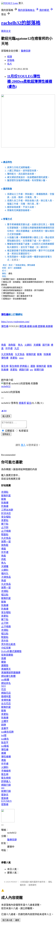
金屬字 (4, 728)
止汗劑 (4, 527)
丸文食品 (19, 354)
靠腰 (3, 658)
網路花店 (6, 693)
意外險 (4, 640)
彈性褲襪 (6, 756)
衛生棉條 (14, 366)
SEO (3, 686)
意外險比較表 (8, 644)
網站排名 (6, 683)
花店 (3, 689)
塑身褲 (4, 798)
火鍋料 (28, 345)
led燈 (3, 735)
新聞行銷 (39, 369)
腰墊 (3, 662)
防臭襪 (4, 506)
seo (31, 369)
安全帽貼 (6, 517)
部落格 (10, 60)
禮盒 (3, 548)
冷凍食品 (6, 577)
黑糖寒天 (6, 669)
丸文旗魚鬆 (7, 354)
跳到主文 (6, 31)
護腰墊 (4, 665)
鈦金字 (4, 742)
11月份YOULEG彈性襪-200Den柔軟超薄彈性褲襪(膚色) (29, 81)
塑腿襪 (41, 326)
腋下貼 (4, 524)
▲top (4, 410)
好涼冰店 (6, 513)
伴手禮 (9, 348)
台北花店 (6, 703)
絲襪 (34, 326)
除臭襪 (47, 354)
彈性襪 (4, 314)
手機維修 (6, 771)
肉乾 (3, 559)
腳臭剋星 (31, 354)
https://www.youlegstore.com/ (15, 321)
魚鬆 (3, 345)
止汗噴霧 (6, 531)
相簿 (9, 56)
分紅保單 (6, 648)
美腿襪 (49, 326)
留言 (29, 403)
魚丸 (20, 345)
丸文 (16, 348)
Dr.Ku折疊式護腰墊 (11, 651)
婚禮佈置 (6, 696)
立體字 (4, 721)
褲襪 (29, 326)
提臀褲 (4, 804)
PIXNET (14, 882)
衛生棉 (4, 366)
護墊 (32, 366)
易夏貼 (13, 358)
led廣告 (5, 739)
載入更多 (6, 416)
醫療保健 (25, 51)
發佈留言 (6, 434)
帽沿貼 (4, 594)
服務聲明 (32, 885)
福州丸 (4, 573)
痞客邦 (22, 403)
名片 (9, 64)
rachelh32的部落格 (20, 23)
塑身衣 (4, 794)
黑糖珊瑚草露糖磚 (10, 672)
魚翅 (3, 580)
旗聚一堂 (6, 541)
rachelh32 (5, 386)
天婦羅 (37, 345)
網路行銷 (24, 369)
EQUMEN (6, 801)
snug (21, 358)
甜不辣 (46, 345)
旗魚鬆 (12, 345)
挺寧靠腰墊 (7, 655)
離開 (17, 920)
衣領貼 (4, 492)
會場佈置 (6, 700)
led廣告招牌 (7, 732)
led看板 (5, 746)
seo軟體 (5, 679)
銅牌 (3, 725)
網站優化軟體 (8, 676)
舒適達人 (24, 366)
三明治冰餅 (7, 509)
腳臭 (39, 354)
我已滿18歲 (7, 920)
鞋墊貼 (4, 534)
